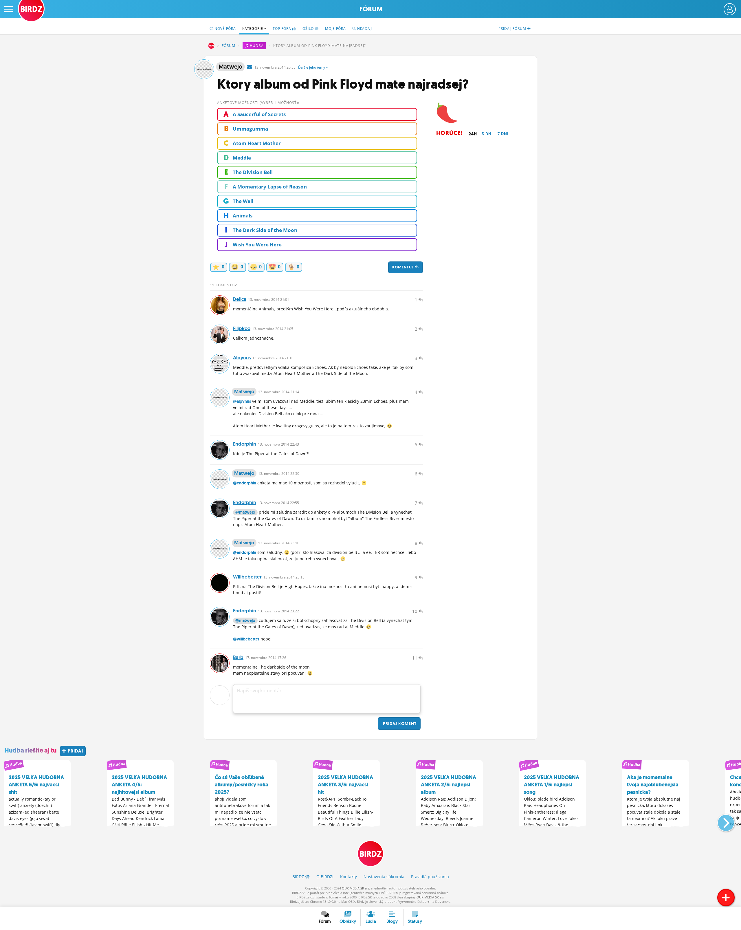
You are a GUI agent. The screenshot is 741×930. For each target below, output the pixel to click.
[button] (721, 820)
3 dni (487, 133)
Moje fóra (335, 28)
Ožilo (308, 28)
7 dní (503, 133)
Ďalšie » (313, 67)
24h (473, 133)
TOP (282, 28)
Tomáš (333, 897)
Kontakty (348, 876)
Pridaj (399, 723)
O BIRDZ (324, 876)
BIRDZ (211, 45)
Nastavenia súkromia (384, 876)
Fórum (371, 9)
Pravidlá (430, 876)
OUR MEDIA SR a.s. (356, 888)
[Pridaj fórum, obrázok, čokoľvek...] (726, 897)
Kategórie (253, 28)
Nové (224, 28)
